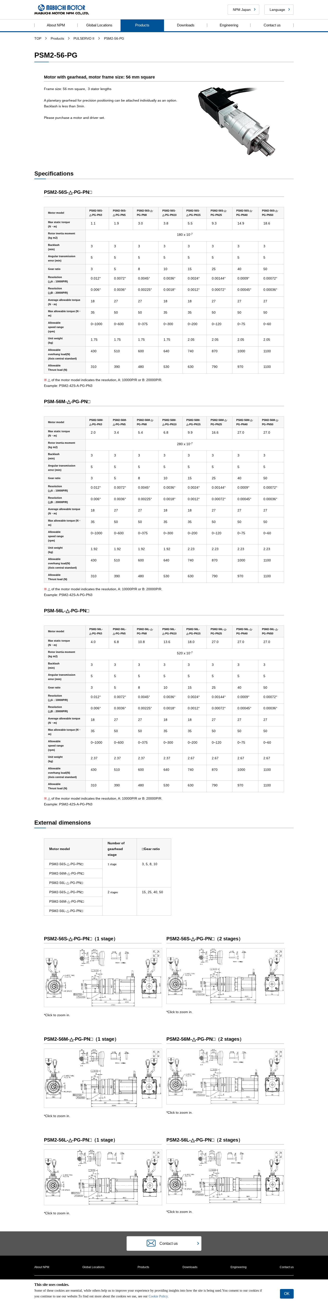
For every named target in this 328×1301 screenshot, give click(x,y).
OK (287, 1294)
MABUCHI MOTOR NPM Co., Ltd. (61, 9)
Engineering (229, 25)
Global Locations (99, 25)
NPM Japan (242, 10)
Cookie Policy (158, 1296)
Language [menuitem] (277, 10)
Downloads (185, 25)
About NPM (56, 25)
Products (142, 25)
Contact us (272, 25)
